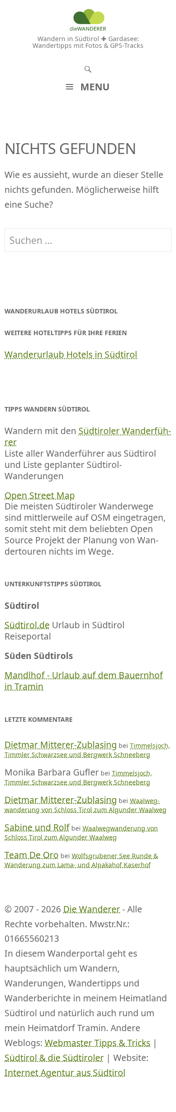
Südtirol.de (27, 625)
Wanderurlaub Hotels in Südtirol (71, 354)
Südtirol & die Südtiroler (54, 1057)
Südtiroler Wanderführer (88, 436)
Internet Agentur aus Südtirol (65, 1072)
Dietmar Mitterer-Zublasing (61, 744)
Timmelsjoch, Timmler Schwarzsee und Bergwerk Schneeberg (87, 750)
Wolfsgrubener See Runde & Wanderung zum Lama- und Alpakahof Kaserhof (81, 860)
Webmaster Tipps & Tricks (97, 1043)
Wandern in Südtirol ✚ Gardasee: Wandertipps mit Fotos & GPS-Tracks (88, 42)
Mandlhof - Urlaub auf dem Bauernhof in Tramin (84, 680)
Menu (95, 86)
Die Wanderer (91, 909)
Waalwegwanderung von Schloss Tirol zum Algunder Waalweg (86, 805)
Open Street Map (40, 495)
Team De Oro (32, 855)
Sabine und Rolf (37, 827)
